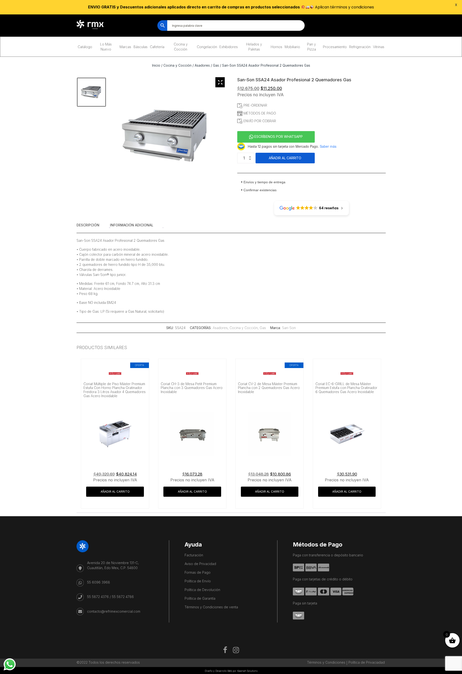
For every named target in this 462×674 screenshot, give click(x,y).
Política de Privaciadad (366, 662)
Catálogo (85, 47)
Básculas (141, 47)
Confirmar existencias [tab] (260, 190)
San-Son (289, 328)
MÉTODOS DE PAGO (259, 113)
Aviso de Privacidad (200, 564)
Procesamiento (335, 47)
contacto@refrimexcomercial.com (113, 611)
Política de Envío (198, 581)
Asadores (202, 65)
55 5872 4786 (123, 597)
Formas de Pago (198, 572)
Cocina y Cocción (181, 46)
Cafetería (157, 47)
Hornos (276, 47)
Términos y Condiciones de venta (211, 607)
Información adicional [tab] (131, 225)
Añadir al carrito (285, 158)
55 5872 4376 (98, 597)
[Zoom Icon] (220, 82)
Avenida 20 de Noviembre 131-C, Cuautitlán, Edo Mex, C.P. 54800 (113, 565)
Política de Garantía (200, 598)
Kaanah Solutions (247, 670)
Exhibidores (228, 47)
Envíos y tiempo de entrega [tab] (264, 182)
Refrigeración (360, 47)
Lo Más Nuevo (106, 46)
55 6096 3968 (98, 582)
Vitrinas (378, 47)
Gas (216, 65)
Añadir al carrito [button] (115, 491)
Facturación (194, 555)
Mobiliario (292, 47)
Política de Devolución (202, 590)
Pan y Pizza (311, 46)
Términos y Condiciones (326, 662)
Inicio (156, 65)
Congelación (207, 47)
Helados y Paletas (254, 46)
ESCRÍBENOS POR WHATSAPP (278, 136)
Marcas (125, 47)
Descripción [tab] (88, 225)
